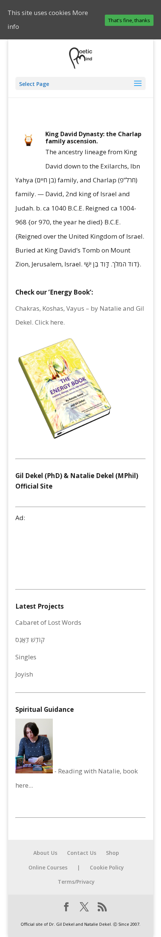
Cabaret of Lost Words (48, 622)
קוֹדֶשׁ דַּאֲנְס (30, 639)
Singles (25, 657)
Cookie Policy (107, 867)
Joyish (24, 674)
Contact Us (81, 852)
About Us (45, 852)
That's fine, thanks (129, 20)
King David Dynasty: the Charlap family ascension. (93, 137)
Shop (112, 852)
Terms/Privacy (76, 881)
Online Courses (47, 867)
